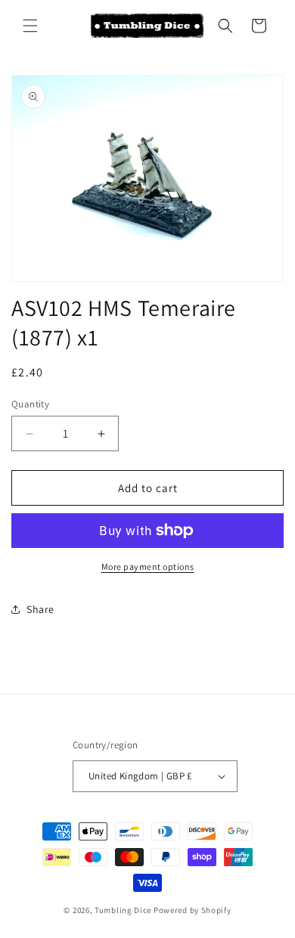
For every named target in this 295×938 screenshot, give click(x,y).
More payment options (147, 566)
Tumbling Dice (123, 910)
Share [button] (40, 609)
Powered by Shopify (192, 910)
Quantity (30, 404)
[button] (30, 25)
